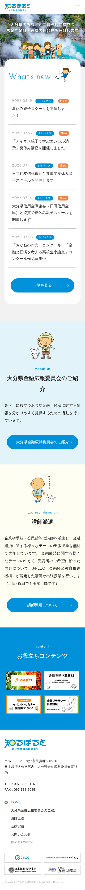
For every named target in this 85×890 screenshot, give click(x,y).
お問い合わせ (21, 834)
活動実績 (17, 826)
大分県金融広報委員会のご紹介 (42, 442)
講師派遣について (42, 605)
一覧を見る (42, 285)
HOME (16, 802)
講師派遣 (17, 818)
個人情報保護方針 (22, 842)
